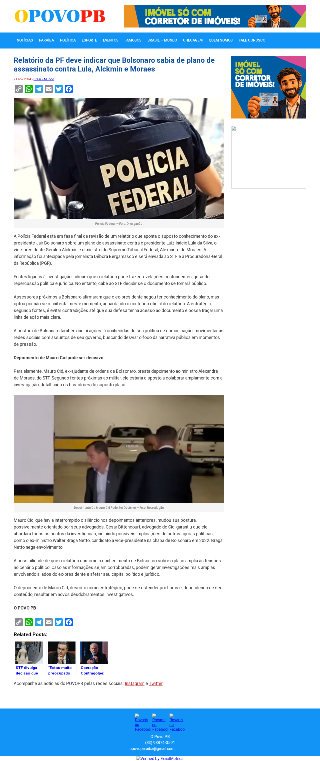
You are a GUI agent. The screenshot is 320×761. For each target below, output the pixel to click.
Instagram (134, 683)
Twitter (155, 683)
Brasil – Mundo (162, 40)
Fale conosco (252, 40)
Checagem (193, 40)
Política (68, 40)
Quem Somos (221, 40)
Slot (179, 748)
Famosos (133, 40)
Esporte (89, 40)
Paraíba (46, 40)
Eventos (110, 40)
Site (187, 748)
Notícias (25, 40)
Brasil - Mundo (44, 79)
